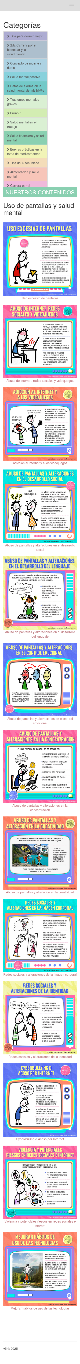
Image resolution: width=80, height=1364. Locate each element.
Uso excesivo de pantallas (40, 298)
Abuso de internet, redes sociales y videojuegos (40, 380)
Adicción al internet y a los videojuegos (40, 463)
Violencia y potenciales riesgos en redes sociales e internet (40, 1223)
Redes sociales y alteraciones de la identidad (40, 1056)
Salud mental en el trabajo (21, 124)
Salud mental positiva (24, 77)
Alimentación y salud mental (23, 174)
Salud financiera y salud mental (25, 137)
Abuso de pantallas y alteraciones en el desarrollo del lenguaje (40, 634)
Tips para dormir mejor (25, 36)
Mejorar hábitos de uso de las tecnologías (40, 1308)
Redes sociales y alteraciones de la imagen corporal (40, 974)
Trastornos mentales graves (23, 101)
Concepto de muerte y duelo (24, 65)
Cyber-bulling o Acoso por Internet (40, 1139)
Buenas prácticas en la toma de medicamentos (24, 151)
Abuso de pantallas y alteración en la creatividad (40, 892)
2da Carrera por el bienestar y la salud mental (21, 49)
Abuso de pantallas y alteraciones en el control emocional (40, 720)
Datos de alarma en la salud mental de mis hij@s (25, 88)
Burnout (15, 113)
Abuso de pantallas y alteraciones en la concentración (40, 807)
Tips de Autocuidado (24, 163)
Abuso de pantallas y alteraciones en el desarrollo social (40, 547)
